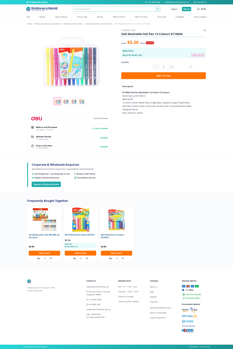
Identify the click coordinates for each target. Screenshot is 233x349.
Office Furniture (141, 17)
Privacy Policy (193, 347)
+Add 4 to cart (198, 55)
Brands (42, 17)
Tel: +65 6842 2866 (152, 2)
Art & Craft (161, 17)
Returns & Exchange (158, 313)
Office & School (119, 17)
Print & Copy (82, 17)
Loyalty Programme (158, 318)
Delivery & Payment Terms (160, 308)
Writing (100, 17)
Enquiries (154, 302)
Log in (174, 9)
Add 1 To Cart (164, 75)
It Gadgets (180, 17)
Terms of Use (205, 347)
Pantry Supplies (200, 17)
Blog (152, 292)
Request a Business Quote (46, 184)
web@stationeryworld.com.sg (177, 2)
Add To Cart (44, 253)
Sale (28, 17)
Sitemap (153, 297)
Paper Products (61, 17)
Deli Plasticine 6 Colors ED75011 (80, 234)
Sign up (186, 9)
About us (153, 287)
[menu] (201, 9)
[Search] (157, 9)
